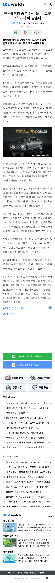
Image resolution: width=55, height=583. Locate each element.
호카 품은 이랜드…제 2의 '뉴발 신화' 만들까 (25, 437)
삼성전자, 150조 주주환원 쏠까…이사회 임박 (25, 496)
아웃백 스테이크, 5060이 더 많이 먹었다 (23, 427)
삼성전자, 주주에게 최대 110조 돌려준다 (23, 491)
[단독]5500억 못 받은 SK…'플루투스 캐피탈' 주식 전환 (29, 422)
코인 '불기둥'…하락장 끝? (17, 413)
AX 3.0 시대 (8, 520)
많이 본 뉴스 (9, 397)
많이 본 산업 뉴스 (10, 456)
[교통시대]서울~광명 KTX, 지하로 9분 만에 (24, 432)
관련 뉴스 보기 (9, 313)
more (49, 516)
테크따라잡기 (9, 551)
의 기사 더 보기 (14, 307)
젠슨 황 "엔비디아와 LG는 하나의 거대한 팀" (36, 545)
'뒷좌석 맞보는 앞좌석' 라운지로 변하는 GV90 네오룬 (28, 442)
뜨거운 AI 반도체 (10, 536)
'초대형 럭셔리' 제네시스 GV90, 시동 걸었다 (25, 447)
